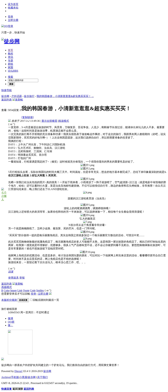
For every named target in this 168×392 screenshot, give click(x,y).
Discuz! (18, 371)
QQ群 (11, 321)
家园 (10, 67)
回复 (10, 271)
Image (13, 290)
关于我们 (42, 377)
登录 (10, 16)
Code (33, 290)
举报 (22, 277)
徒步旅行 (29, 96)
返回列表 (6, 99)
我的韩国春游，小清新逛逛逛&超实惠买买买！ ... (65, 96)
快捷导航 (6, 90)
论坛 (13, 70)
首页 (10, 50)
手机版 (15, 377)
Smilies (40, 290)
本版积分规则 (9, 300)
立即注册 (13, 20)
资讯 (10, 57)
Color (7, 290)
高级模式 (6, 287)
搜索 (10, 76)
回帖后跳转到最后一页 (46, 300)
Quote (26, 290)
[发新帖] (17, 99)
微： (10, 325)
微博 (10, 318)
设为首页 (13, 4)
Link (19, 290)
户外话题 (16, 96)
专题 (10, 60)
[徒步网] (10, 41)
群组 (10, 64)
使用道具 (13, 277)
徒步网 (5, 96)
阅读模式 (63, 120)
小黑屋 (23, 377)
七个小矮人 (4, 196)
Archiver (5, 377)
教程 (10, 53)
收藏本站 (13, 7)
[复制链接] (27, 117)
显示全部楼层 (49, 120)
